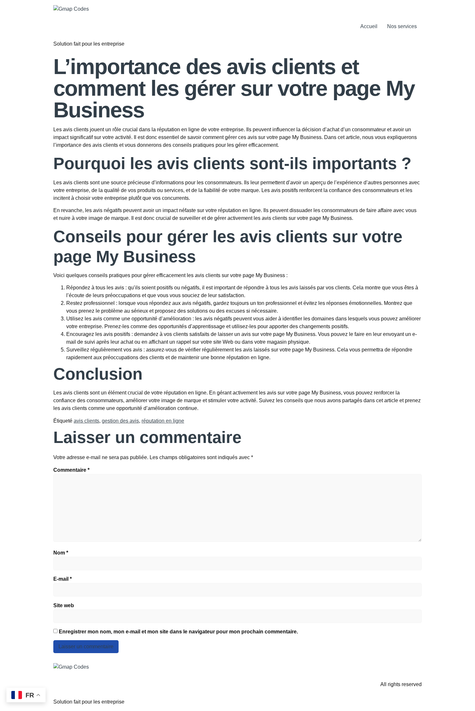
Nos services (402, 26)
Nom (60, 552)
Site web (63, 605)
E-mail (62, 579)
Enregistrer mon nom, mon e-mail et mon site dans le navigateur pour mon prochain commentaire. (178, 631)
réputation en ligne (163, 421)
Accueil (368, 26)
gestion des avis (120, 421)
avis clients (86, 421)
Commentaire (71, 470)
